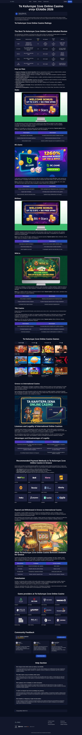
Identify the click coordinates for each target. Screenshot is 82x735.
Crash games (47, 342)
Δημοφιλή (20, 342)
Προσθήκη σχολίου (61, 637)
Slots (60, 342)
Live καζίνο (34, 342)
